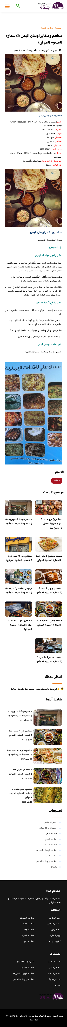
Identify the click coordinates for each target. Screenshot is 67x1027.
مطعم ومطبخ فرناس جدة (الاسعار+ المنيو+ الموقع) (49, 558)
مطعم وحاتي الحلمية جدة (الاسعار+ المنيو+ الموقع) (49, 623)
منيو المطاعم (54, 918)
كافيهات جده (54, 941)
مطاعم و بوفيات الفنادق (46, 861)
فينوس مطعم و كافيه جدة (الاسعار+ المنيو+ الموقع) (18, 590)
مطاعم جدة (29, 930)
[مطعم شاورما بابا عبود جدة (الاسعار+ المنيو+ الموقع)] (48, 756)
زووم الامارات (54, 936)
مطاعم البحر (51, 834)
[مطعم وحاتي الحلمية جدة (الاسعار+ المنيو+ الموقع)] (48, 737)
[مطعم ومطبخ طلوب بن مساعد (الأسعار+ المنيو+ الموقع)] (48, 795)
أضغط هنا (26, 161)
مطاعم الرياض (53, 924)
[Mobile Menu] (7, 6)
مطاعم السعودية (27, 918)
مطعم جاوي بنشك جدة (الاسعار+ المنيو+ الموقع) (49, 590)
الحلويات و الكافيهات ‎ (48, 828)
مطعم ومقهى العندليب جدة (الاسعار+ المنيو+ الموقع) (20, 625)
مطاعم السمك (50, 845)
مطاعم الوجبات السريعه (46, 850)
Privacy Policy (11, 1016)
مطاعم (57, 481)
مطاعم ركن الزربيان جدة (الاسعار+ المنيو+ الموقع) (19, 558)
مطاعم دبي (55, 930)
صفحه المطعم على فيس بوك (49, 240)
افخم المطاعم (51, 823)
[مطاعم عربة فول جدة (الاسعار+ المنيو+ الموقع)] (48, 776)
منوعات (53, 867)
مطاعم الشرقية (27, 924)
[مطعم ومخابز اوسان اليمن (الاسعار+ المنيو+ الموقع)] (33, 83)
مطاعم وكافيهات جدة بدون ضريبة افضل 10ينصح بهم (51, 523)
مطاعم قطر (29, 941)
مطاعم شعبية (51, 856)
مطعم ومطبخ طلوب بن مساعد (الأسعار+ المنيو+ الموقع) (20, 793)
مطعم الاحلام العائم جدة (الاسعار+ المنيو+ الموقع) (49, 659)
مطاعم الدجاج (50, 839)
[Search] (17, 6)
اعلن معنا (33, 1020)
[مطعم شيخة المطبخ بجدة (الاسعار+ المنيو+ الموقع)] (48, 717)
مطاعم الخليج (28, 936)
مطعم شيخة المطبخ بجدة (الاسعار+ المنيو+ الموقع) (18, 521)
